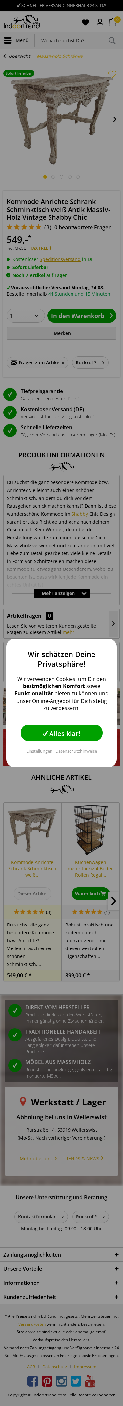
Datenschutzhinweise (76, 751)
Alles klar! (64, 733)
